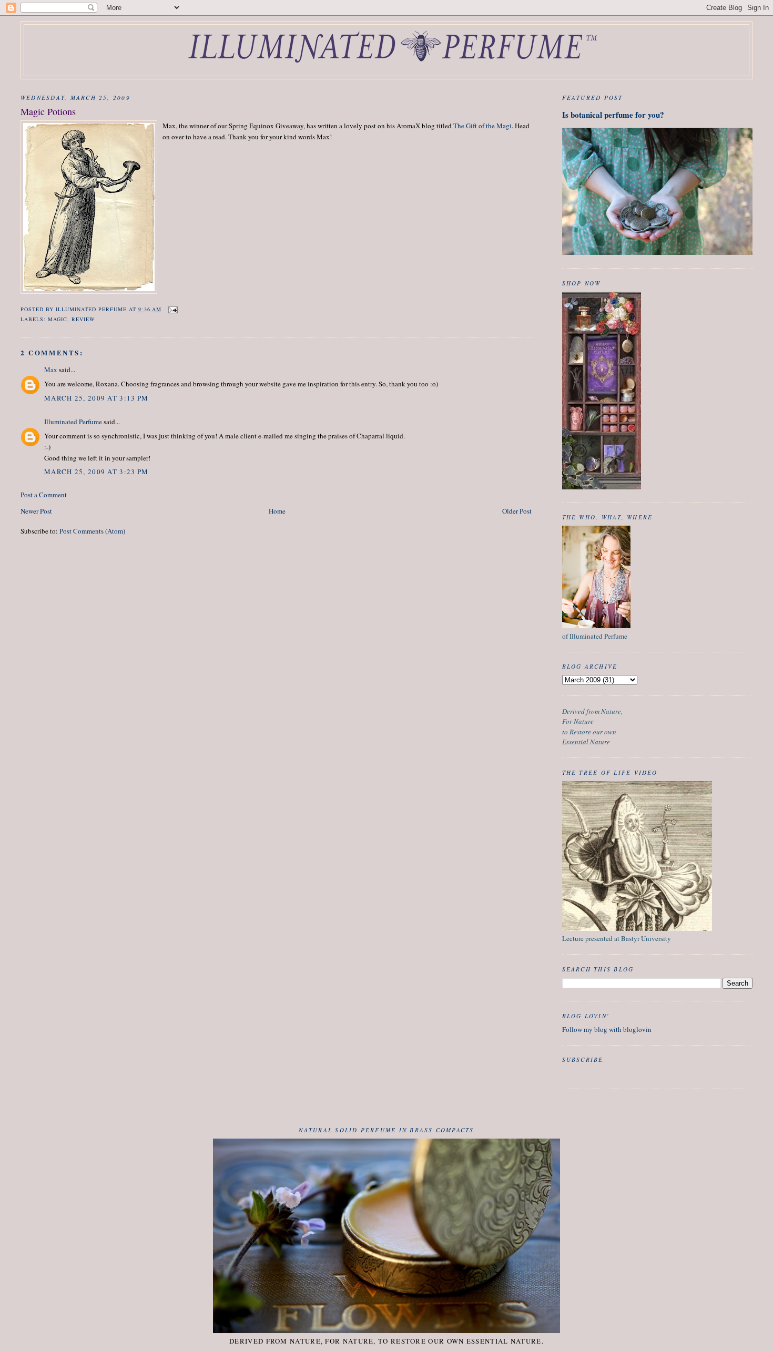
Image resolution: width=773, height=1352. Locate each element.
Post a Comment (44, 494)
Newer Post (36, 511)
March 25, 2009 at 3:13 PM (96, 398)
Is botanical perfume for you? (613, 114)
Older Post (517, 511)
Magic (57, 319)
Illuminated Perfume (73, 421)
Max (50, 369)
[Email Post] (173, 309)
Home (277, 511)
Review (83, 319)
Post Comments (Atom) (92, 531)
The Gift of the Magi (482, 125)
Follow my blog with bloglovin (607, 1029)
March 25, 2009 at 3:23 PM (96, 471)
